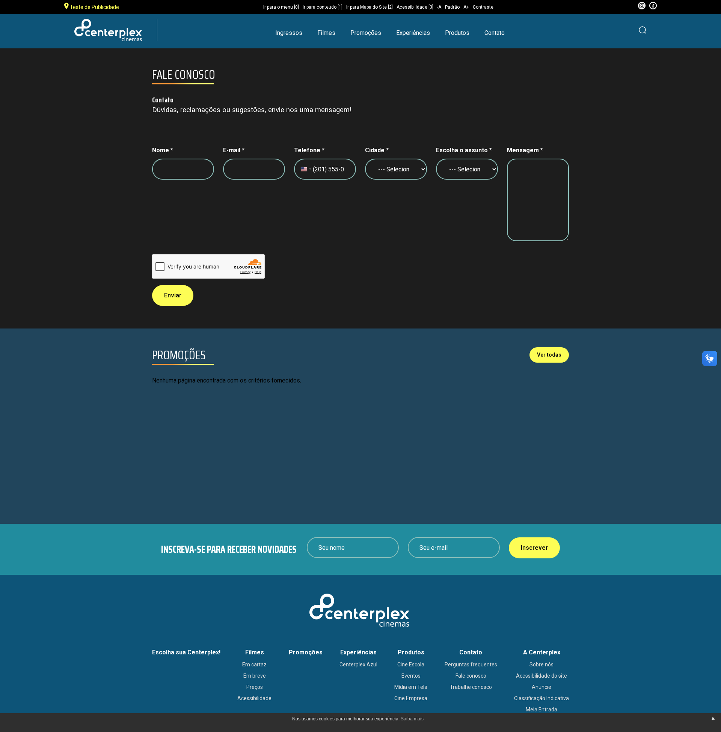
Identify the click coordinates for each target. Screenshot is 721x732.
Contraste (483, 7)
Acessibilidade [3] (415, 7)
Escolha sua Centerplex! (186, 652)
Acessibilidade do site (541, 676)
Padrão (452, 7)
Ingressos (288, 32)
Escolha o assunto (464, 150)
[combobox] (306, 172)
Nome (162, 150)
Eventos (411, 676)
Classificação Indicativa (541, 698)
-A (439, 7)
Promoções (365, 32)
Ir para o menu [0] (281, 7)
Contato (494, 32)
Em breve (254, 676)
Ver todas (549, 355)
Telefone (309, 150)
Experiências (413, 32)
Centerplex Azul (358, 665)
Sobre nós (541, 665)
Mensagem (525, 150)
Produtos (457, 32)
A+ (466, 7)
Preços (254, 687)
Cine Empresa (410, 698)
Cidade (377, 150)
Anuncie (541, 687)
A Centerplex (541, 652)
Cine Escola (410, 665)
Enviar (172, 295)
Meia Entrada (541, 709)
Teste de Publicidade (94, 7)
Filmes (326, 32)
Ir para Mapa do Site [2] (369, 7)
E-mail (233, 150)
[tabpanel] (358, 432)
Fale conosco (471, 676)
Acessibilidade (254, 698)
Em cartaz (254, 665)
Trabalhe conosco (471, 687)
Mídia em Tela (410, 687)
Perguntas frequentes (471, 665)
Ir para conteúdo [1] (322, 7)
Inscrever (534, 547)
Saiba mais (412, 719)
